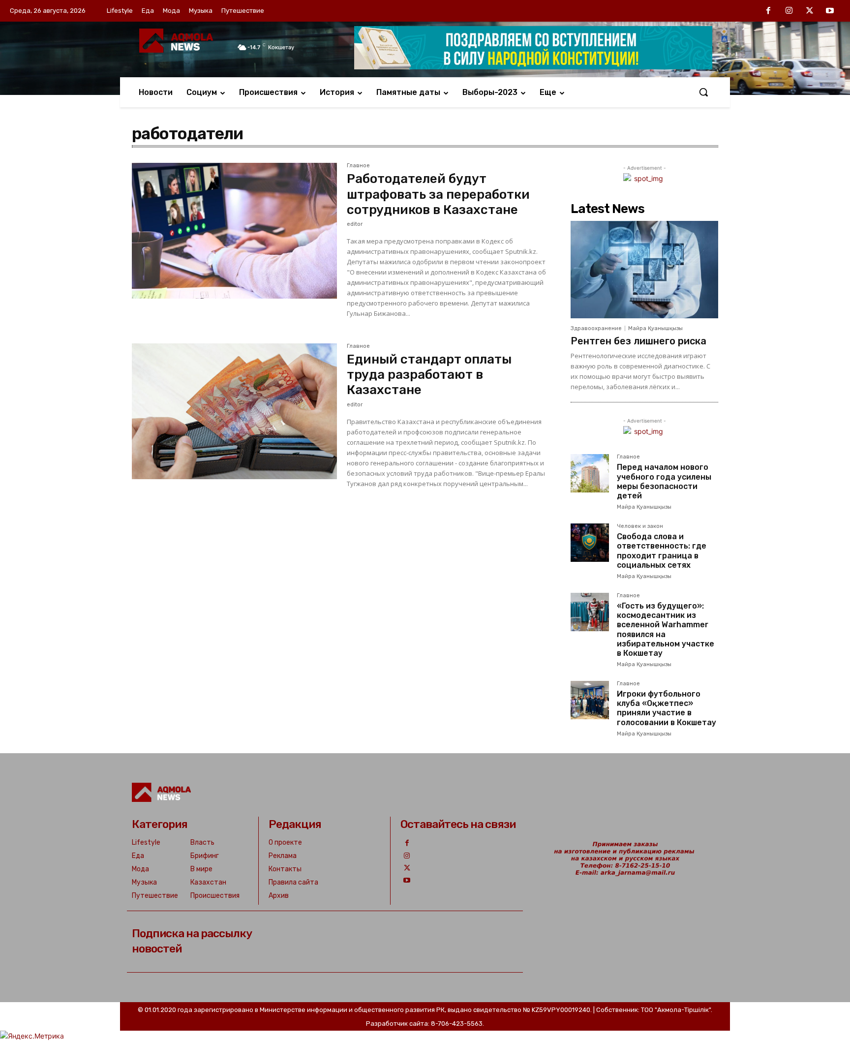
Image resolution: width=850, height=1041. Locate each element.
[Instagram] (789, 11)
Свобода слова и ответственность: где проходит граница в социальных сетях (661, 551)
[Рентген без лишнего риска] (644, 269)
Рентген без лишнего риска (638, 341)
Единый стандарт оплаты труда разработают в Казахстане (429, 375)
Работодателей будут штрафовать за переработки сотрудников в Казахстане (438, 194)
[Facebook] (769, 11)
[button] (703, 92)
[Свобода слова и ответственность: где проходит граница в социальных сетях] (590, 542)
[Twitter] (809, 11)
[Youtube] (830, 11)
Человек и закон (640, 526)
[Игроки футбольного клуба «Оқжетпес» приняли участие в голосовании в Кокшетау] (590, 700)
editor (355, 224)
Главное (358, 166)
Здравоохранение (596, 328)
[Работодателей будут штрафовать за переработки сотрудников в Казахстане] (234, 231)
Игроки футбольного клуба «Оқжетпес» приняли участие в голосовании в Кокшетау (666, 708)
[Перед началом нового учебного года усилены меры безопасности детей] (590, 473)
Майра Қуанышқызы (655, 328)
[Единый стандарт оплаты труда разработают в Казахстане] (234, 411)
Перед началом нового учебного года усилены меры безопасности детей (664, 481)
